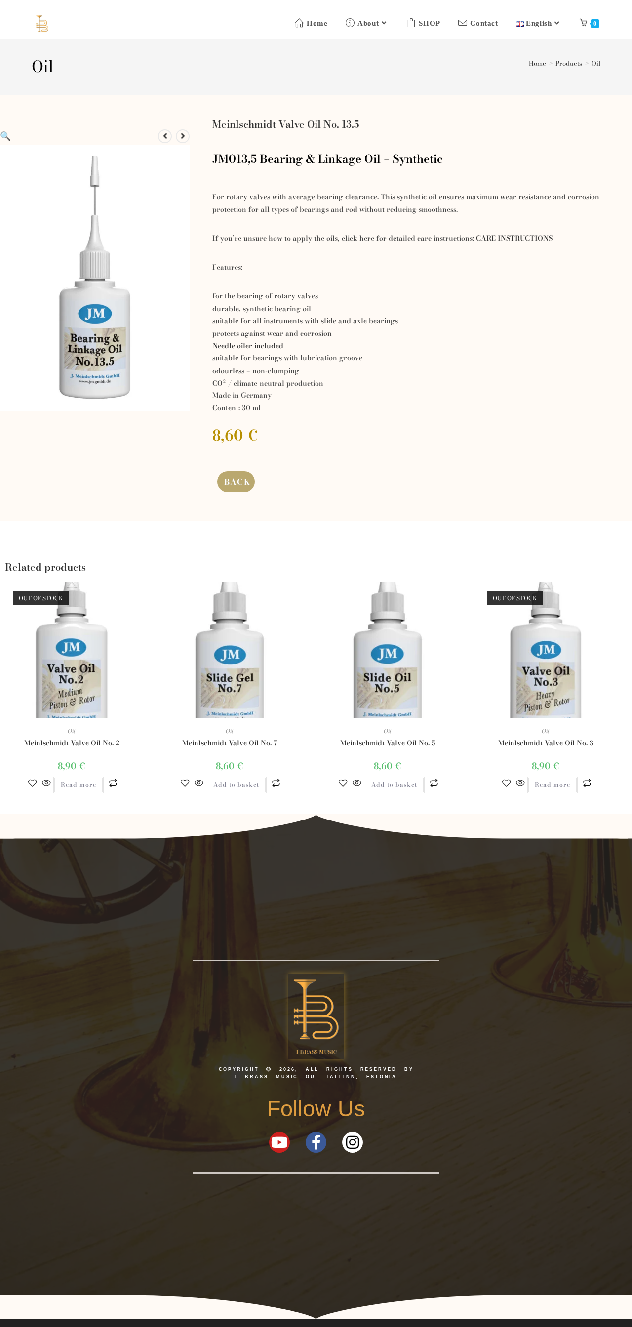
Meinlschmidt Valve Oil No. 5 (387, 743)
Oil (596, 63)
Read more (78, 784)
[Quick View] (46, 783)
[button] (5, 136)
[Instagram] (352, 1142)
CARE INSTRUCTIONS (514, 238)
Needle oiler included (247, 345)
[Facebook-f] (316, 1142)
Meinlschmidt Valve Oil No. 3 (545, 743)
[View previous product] (165, 136)
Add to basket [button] (236, 784)
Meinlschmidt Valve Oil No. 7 (229, 743)
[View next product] (183, 136)
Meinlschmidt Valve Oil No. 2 (71, 743)
